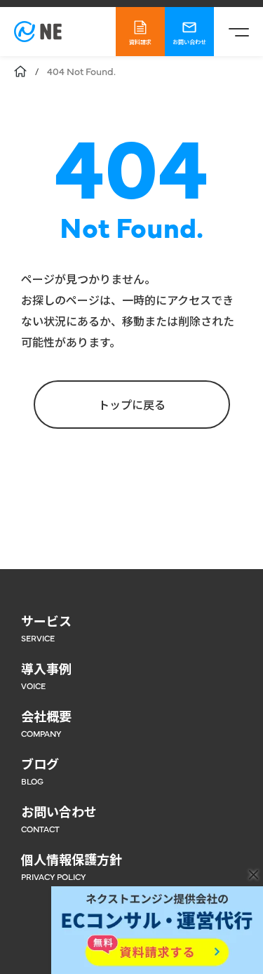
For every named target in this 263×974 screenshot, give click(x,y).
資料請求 (140, 42)
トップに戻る (132, 404)
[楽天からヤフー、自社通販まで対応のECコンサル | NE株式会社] (38, 31)
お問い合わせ (189, 42)
